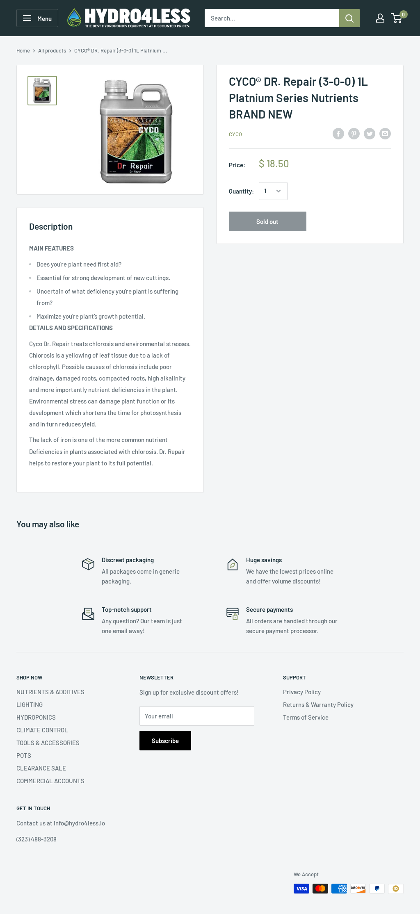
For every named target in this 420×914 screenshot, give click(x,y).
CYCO (235, 134)
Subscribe (165, 740)
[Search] (349, 18)
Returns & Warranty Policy (318, 704)
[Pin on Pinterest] (354, 133)
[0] (397, 18)
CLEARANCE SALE (41, 768)
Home (23, 50)
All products (52, 50)
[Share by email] (385, 133)
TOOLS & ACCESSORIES (48, 742)
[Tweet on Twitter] (369, 133)
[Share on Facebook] (338, 133)
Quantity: (241, 191)
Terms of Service (306, 717)
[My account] (380, 18)
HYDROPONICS (36, 717)
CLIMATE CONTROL (42, 730)
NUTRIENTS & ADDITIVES (50, 691)
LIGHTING (29, 704)
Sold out (267, 221)
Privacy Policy (302, 691)
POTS (23, 755)
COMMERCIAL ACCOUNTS (50, 780)
